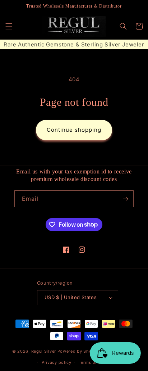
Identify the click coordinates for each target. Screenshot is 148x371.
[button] (9, 26)
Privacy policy (56, 362)
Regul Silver (43, 351)
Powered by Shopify (78, 351)
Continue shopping (74, 129)
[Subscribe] (125, 198)
